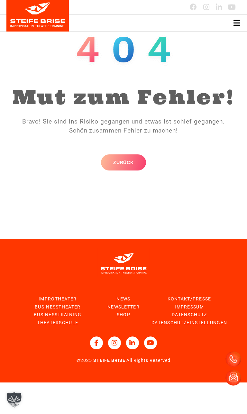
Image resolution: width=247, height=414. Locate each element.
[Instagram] (206, 7)
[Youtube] (232, 7)
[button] (14, 400)
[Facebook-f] (96, 342)
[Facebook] (193, 7)
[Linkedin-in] (219, 7)
